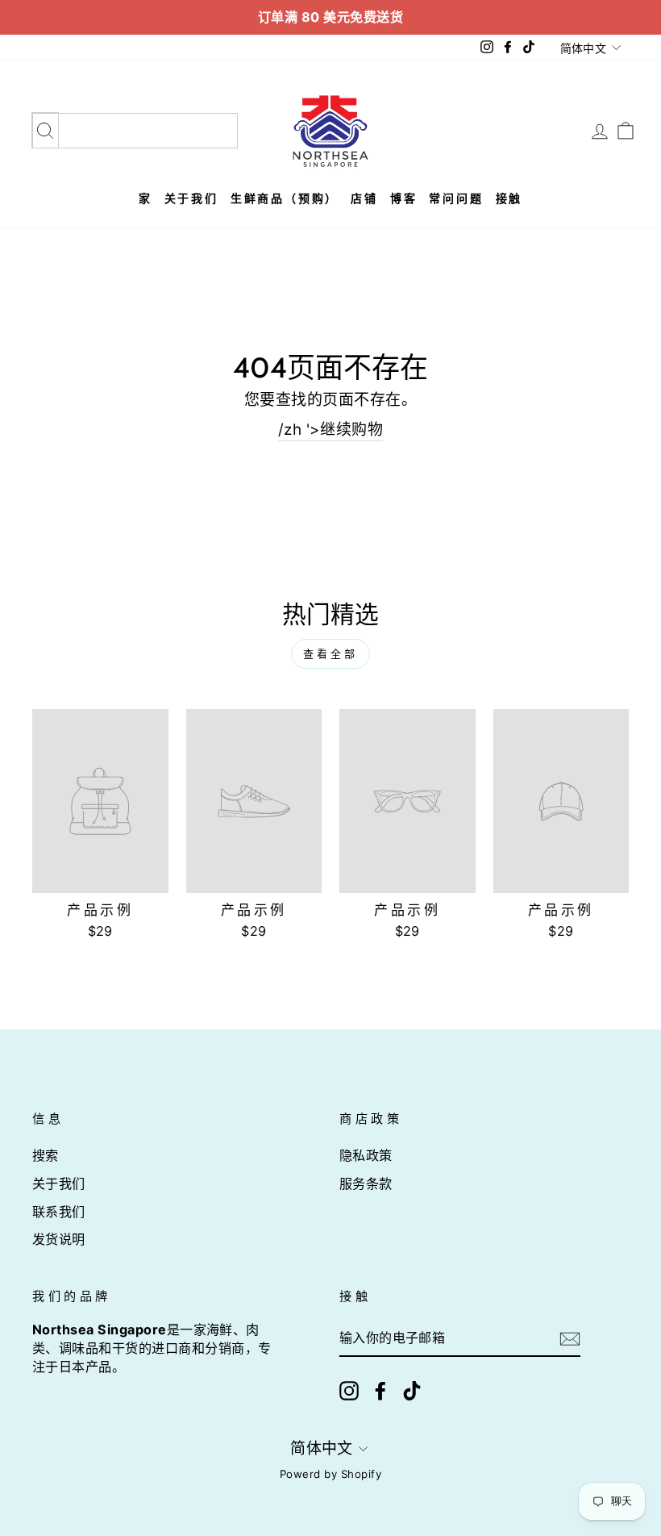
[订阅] (569, 1339)
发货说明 (58, 1239)
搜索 (45, 1155)
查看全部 (330, 653)
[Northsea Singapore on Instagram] (349, 1391)
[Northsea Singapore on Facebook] (380, 1391)
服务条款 (366, 1183)
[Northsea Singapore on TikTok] (412, 1391)
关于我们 (58, 1183)
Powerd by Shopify (330, 1473)
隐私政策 (366, 1155)
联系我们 (58, 1212)
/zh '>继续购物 (331, 429)
